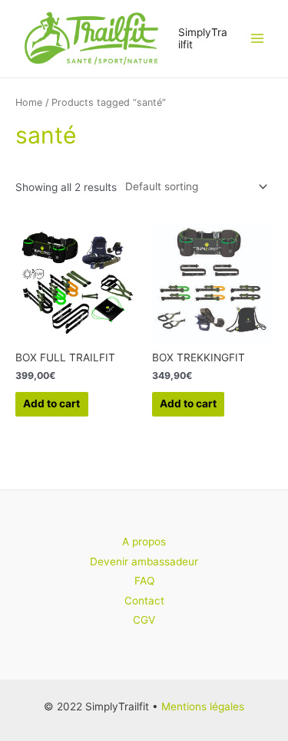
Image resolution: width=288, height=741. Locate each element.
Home (28, 102)
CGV (144, 620)
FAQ (144, 581)
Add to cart (51, 403)
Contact (144, 600)
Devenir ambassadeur (144, 561)
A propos (144, 541)
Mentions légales (202, 706)
